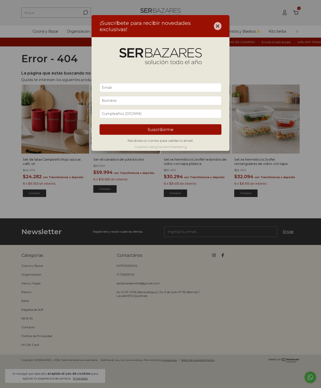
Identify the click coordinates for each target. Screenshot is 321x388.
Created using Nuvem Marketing (160, 147)
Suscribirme (161, 129)
